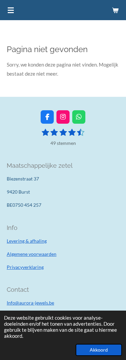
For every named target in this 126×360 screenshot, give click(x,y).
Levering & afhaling (27, 241)
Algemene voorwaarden (31, 254)
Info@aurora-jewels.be (30, 303)
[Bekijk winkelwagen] (115, 10)
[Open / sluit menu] (10, 10)
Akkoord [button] (99, 350)
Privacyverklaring (25, 267)
